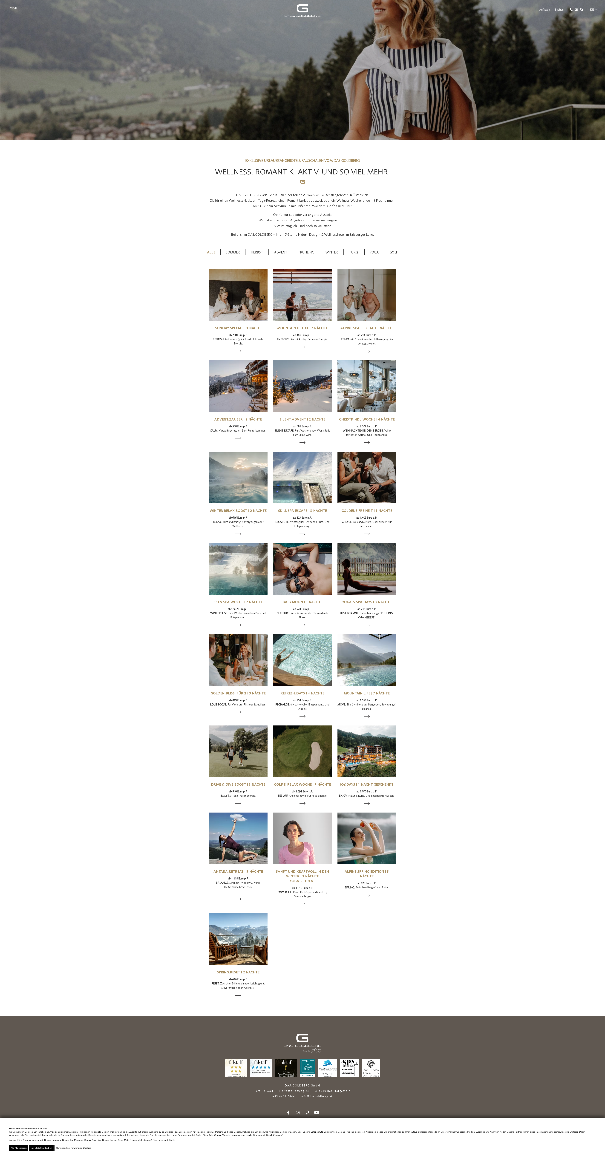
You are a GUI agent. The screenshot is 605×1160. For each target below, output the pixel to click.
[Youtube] (316, 1113)
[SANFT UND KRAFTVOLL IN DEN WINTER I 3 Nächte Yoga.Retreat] (302, 838)
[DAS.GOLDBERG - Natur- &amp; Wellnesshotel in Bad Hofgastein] (302, 10)
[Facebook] (288, 1113)
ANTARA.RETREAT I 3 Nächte (238, 871)
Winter (332, 252)
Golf (393, 252)
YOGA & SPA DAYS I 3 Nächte (367, 602)
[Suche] (581, 9)
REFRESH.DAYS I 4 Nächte (302, 693)
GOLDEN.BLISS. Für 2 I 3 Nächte (238, 693)
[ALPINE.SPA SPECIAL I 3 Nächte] (366, 295)
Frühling (306, 252)
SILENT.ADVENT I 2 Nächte (302, 419)
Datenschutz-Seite (320, 1132)
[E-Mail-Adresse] (576, 10)
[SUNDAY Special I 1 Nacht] (238, 295)
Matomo (57, 1140)
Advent (280, 252)
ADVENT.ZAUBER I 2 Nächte (238, 419)
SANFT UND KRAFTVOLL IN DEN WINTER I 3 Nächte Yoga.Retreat (302, 876)
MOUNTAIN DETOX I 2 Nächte (302, 328)
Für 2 (354, 252)
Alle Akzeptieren (19, 1148)
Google (47, 1140)
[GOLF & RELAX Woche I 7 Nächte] (302, 751)
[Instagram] (297, 1113)
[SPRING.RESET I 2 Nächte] (238, 939)
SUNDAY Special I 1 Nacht (238, 328)
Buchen (559, 9)
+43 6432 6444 (283, 1096)
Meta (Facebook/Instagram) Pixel (140, 1140)
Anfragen (544, 9)
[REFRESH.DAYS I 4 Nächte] (302, 660)
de (592, 9)
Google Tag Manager (72, 1140)
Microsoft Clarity (167, 1140)
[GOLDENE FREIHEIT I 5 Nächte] (366, 477)
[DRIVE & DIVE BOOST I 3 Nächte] (238, 751)
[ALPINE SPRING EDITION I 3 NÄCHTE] (366, 838)
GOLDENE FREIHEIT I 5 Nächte (366, 510)
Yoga (374, 252)
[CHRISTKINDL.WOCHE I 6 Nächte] (366, 386)
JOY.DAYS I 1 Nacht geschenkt (367, 784)
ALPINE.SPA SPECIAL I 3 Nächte (366, 328)
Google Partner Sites (112, 1140)
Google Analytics (92, 1140)
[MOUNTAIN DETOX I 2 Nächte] (302, 295)
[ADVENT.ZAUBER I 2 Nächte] (238, 386)
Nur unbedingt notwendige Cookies (73, 1148)
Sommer (233, 252)
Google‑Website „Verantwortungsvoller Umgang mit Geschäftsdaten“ (248, 1135)
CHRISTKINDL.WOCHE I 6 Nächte (367, 419)
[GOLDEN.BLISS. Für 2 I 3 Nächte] (238, 660)
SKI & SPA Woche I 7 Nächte (238, 602)
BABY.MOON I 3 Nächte (302, 602)
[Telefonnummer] (571, 9)
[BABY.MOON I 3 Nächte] (302, 568)
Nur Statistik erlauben (41, 1148)
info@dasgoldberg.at (316, 1096)
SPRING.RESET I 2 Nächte (238, 972)
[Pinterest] (307, 1113)
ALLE (211, 252)
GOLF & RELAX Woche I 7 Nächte (302, 784)
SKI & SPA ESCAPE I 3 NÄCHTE (302, 510)
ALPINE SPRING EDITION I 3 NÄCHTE (367, 874)
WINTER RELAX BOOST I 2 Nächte (238, 510)
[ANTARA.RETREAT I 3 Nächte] (238, 838)
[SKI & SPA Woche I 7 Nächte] (238, 568)
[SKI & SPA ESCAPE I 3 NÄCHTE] (302, 477)
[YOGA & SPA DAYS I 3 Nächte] (366, 568)
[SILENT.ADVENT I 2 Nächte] (302, 386)
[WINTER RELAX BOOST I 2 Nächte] (238, 477)
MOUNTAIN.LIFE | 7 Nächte (367, 693)
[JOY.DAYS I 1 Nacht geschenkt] (366, 751)
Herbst (257, 252)
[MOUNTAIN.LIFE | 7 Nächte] (366, 660)
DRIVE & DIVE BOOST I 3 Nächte (238, 784)
